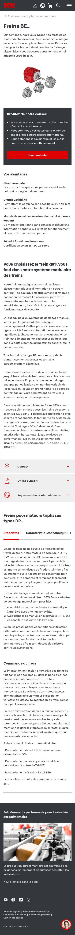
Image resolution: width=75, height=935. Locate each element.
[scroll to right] (70, 533)
